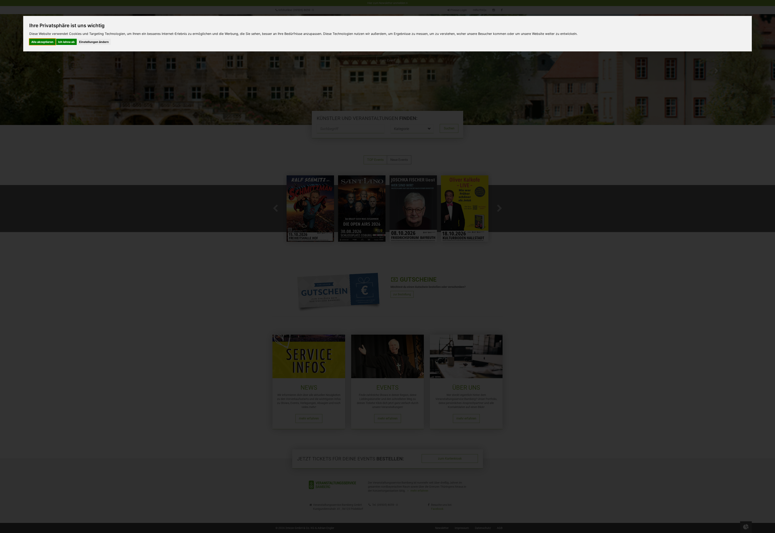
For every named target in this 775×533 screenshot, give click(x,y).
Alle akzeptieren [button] (42, 42)
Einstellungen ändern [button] (94, 42)
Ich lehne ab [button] (66, 42)
